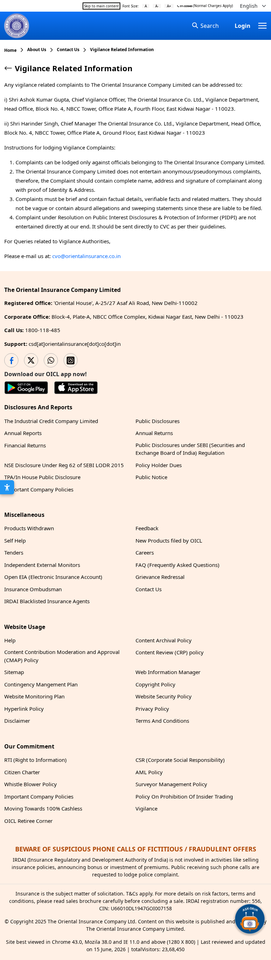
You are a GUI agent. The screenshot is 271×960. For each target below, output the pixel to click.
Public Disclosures (158, 420)
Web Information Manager (168, 671)
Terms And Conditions (162, 720)
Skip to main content (101, 6)
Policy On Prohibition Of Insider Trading (184, 796)
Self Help (15, 540)
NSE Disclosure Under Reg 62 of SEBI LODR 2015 (64, 465)
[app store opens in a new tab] (76, 389)
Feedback (147, 528)
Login (243, 26)
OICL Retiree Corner (28, 820)
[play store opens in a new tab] (26, 389)
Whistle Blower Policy (30, 784)
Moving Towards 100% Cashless (43, 808)
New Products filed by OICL (169, 540)
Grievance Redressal (160, 576)
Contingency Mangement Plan (41, 684)
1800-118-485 (42, 330)
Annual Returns (154, 432)
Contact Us (149, 589)
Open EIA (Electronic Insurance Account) (53, 576)
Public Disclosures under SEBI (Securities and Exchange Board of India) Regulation (190, 449)
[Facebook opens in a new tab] (11, 360)
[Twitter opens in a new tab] (31, 360)
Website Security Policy (164, 696)
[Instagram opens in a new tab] (71, 360)
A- (156, 6)
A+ (169, 6)
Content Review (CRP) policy (170, 652)
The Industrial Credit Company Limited (51, 420)
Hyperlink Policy (24, 708)
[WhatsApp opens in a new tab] (51, 360)
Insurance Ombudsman (33, 589)
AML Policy (149, 772)
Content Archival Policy (164, 640)
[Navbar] (262, 26)
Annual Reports (23, 432)
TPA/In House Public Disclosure (42, 477)
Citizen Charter (22, 772)
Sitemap (14, 671)
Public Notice (151, 477)
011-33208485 (185, 6)
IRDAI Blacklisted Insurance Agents (47, 601)
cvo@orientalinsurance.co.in (86, 255)
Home (10, 50)
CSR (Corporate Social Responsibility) (180, 759)
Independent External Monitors (42, 564)
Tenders (13, 552)
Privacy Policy (152, 708)
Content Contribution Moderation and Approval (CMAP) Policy (62, 656)
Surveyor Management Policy (171, 784)
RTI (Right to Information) (35, 759)
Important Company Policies (38, 489)
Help (10, 640)
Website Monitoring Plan (34, 696)
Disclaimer (17, 720)
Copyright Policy (155, 684)
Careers (145, 552)
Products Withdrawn (29, 528)
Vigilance (146, 808)
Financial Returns (25, 445)
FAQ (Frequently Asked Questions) (177, 564)
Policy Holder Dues (159, 465)
